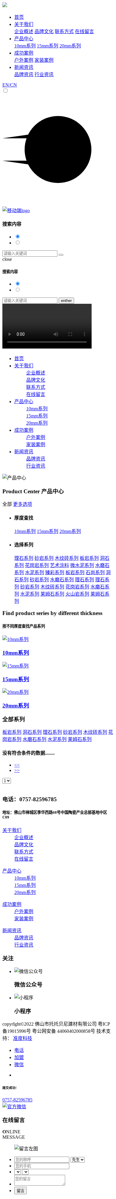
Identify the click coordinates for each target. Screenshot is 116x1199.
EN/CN (9, 84)
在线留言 (84, 31)
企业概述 (23, 31)
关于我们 (23, 24)
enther (66, 300)
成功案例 (23, 53)
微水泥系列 (82, 565)
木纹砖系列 (67, 558)
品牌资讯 (23, 74)
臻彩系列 (54, 572)
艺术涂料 (59, 565)
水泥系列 (34, 572)
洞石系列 (32, 732)
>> (17, 770)
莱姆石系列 (52, 594)
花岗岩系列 (37, 565)
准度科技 (22, 1038)
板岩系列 (89, 558)
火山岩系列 (77, 594)
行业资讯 (44, 74)
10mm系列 (25, 45)
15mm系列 (47, 45)
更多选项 (22, 504)
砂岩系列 (44, 558)
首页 (19, 17)
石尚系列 (95, 572)
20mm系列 (70, 45)
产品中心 (23, 38)
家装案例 (44, 60)
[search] (61, 255)
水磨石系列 (62, 579)
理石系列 (23, 558)
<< (17, 765)
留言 (20, 1191)
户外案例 (23, 60)
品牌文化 (44, 31)
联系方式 (64, 31)
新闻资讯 (23, 67)
